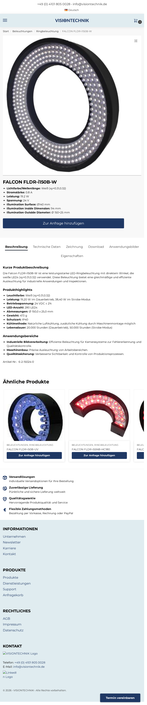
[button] (136, 21)
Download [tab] (96, 247)
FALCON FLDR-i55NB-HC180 (91, 449)
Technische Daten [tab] (47, 247)
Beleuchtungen (22, 31)
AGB (6, 618)
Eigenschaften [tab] (72, 256)
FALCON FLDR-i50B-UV (22, 449)
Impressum (12, 624)
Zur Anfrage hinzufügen (63, 223)
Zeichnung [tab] (74, 247)
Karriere (9, 548)
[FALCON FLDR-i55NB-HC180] (99, 414)
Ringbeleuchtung (47, 31)
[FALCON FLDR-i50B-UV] (34, 422)
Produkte (10, 577)
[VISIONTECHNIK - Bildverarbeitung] (72, 653)
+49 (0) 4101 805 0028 (53, 4)
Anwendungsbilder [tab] (124, 247)
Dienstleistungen (17, 583)
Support (9, 589)
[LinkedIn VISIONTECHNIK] (72, 675)
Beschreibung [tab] (16, 247)
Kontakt (9, 554)
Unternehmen (14, 536)
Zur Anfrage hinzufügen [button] (34, 455)
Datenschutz (13, 630)
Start (6, 31)
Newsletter (12, 542)
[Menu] (8, 20)
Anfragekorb (13, 595)
